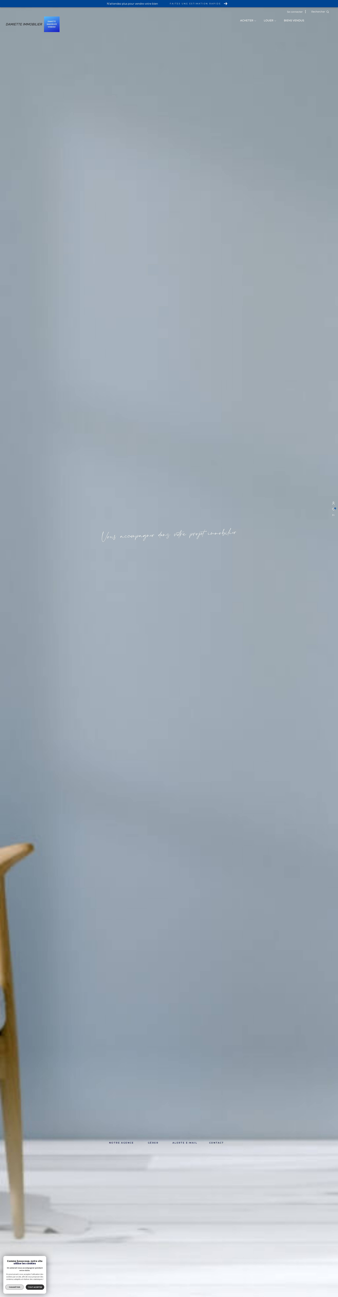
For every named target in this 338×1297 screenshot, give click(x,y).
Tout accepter (35, 1287)
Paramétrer (14, 1287)
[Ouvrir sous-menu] (255, 21)
